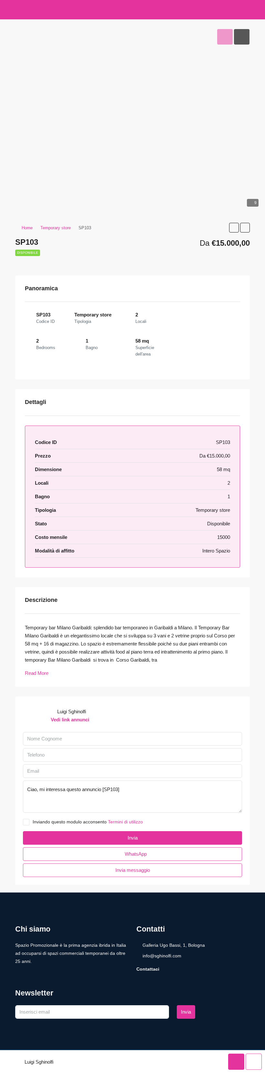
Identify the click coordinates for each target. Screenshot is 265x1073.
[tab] (225, 37)
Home (27, 227)
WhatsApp (135, 854)
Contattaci (147, 969)
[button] (234, 227)
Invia (186, 1012)
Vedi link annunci (70, 719)
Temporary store (55, 227)
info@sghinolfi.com (162, 955)
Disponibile (27, 252)
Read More (36, 673)
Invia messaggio (132, 870)
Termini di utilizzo (125, 821)
